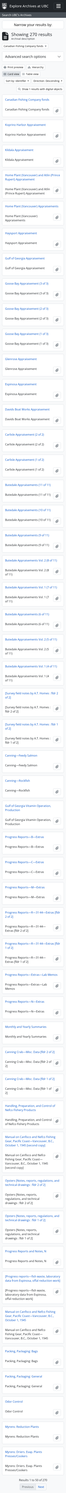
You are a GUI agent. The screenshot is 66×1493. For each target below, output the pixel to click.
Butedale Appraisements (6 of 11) (27, 614)
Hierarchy (37, 67)
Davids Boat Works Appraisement (27, 409)
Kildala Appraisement (19, 150)
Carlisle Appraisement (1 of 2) (24, 460)
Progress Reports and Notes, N (25, 1251)
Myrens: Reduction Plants (22, 1427)
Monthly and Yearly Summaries (25, 1027)
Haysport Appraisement (21, 233)
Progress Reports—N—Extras (24, 1002)
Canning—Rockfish (17, 781)
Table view (32, 74)
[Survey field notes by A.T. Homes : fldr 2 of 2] (31, 695)
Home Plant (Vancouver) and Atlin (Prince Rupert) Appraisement (32, 177)
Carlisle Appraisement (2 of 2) (24, 434)
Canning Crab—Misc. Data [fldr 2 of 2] (30, 1052)
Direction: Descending (46, 81)
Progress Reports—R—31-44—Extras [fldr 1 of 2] (32, 946)
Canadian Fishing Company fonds (27, 100)
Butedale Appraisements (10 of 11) (28, 510)
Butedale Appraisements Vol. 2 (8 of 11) (31, 560)
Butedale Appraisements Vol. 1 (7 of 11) (31, 587)
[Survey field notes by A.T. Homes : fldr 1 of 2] (31, 726)
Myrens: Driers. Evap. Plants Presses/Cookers (23, 1454)
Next (41, 1487)
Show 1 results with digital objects (41, 89)
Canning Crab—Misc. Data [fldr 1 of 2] (30, 1079)
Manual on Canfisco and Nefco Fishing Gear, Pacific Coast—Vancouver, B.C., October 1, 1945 (30, 1316)
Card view (13, 74)
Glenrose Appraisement (21, 359)
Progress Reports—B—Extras (24, 837)
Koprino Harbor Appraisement (25, 125)
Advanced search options (25, 56)
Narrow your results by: (33, 24)
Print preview (15, 67)
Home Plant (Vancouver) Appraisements (31, 206)
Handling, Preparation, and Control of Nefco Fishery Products (30, 1108)
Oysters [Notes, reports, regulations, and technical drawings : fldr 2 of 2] (32, 1183)
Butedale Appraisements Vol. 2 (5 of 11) (31, 639)
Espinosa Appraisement (21, 384)
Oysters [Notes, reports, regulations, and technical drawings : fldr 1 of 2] (32, 1218)
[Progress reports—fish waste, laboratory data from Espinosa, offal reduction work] (32, 1278)
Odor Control (14, 1402)
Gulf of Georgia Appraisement (25, 258)
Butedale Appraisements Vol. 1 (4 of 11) (31, 666)
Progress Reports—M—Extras (25, 887)
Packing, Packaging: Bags (21, 1351)
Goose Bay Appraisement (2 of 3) (26, 309)
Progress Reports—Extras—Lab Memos (31, 975)
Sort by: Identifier (16, 81)
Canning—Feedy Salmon (21, 755)
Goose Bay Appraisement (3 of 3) (26, 283)
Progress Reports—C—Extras (24, 862)
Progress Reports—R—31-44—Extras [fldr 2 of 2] (32, 915)
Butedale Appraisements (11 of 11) (28, 485)
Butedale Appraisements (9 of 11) (27, 535)
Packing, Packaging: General (23, 1376)
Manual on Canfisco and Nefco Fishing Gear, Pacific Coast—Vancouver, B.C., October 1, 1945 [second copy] (30, 1141)
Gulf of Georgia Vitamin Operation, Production (28, 808)
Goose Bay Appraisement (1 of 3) (26, 334)
